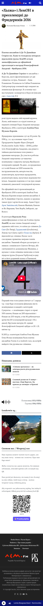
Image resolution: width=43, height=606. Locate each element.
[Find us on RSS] (26, 594)
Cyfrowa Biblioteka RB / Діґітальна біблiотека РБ (20, 545)
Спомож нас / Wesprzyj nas (16, 448)
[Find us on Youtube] (24, 594)
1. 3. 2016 (32, 25)
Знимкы (17, 548)
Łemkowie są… (9, 410)
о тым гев (9, 96)
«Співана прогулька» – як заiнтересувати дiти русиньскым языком (26, 369)
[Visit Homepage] (18, 2)
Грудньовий (21, 229)
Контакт (25, 548)
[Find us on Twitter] (18, 594)
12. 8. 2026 (16, 374)
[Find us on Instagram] (20, 594)
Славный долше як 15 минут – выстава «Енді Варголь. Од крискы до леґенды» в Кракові (25, 382)
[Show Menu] (3, 3)
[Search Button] (40, 3)
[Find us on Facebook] (14, 594)
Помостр (28, 233)
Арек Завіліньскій (9, 205)
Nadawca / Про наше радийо (20, 542)
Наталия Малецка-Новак (16, 25)
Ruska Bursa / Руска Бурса (20, 539)
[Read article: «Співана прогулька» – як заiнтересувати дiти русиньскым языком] (6, 369)
